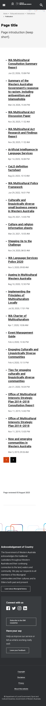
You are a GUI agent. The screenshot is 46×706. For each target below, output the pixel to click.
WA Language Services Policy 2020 (23, 260)
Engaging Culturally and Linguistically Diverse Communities (23, 353)
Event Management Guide (20, 334)
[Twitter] (14, 608)
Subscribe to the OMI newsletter (18, 621)
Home (5, 13)
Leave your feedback (17, 650)
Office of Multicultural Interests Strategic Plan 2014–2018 (22, 422)
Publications (31, 13)
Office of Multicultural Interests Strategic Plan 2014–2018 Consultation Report (22, 400)
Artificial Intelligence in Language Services (23, 151)
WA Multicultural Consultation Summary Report (22, 63)
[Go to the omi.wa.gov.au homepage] (21, 3)
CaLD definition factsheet (18, 168)
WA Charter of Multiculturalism (18, 317)
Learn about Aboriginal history (16, 589)
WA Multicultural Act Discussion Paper (21, 114)
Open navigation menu (2, 3)
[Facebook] (8, 608)
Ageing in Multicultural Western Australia (22, 276)
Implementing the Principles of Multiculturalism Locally (19, 297)
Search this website (39, 3)
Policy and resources (17, 13)
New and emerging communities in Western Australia (20, 442)
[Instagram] (19, 608)
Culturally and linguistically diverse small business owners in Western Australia (22, 205)
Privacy (21, 683)
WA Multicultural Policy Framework (23, 185)
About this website (21, 689)
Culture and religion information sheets (20, 226)
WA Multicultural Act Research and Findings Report (22, 132)
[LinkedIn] (25, 608)
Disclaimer (21, 677)
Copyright (21, 672)
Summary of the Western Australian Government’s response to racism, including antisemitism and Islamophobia (23, 90)
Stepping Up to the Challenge (20, 243)
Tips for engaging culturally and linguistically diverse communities (21, 375)
